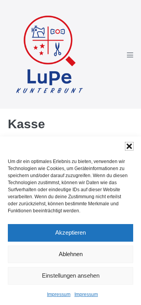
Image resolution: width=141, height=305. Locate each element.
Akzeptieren (70, 232)
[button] (129, 146)
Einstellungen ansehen (70, 275)
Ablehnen (71, 254)
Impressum (58, 294)
